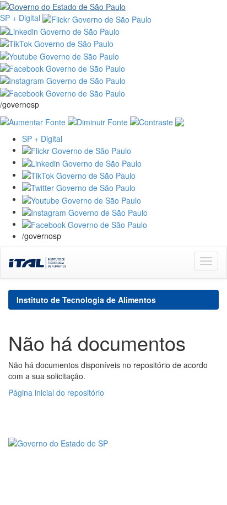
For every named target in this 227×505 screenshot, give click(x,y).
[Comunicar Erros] (179, 120)
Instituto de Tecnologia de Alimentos (86, 299)
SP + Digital (20, 17)
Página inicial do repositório (56, 392)
